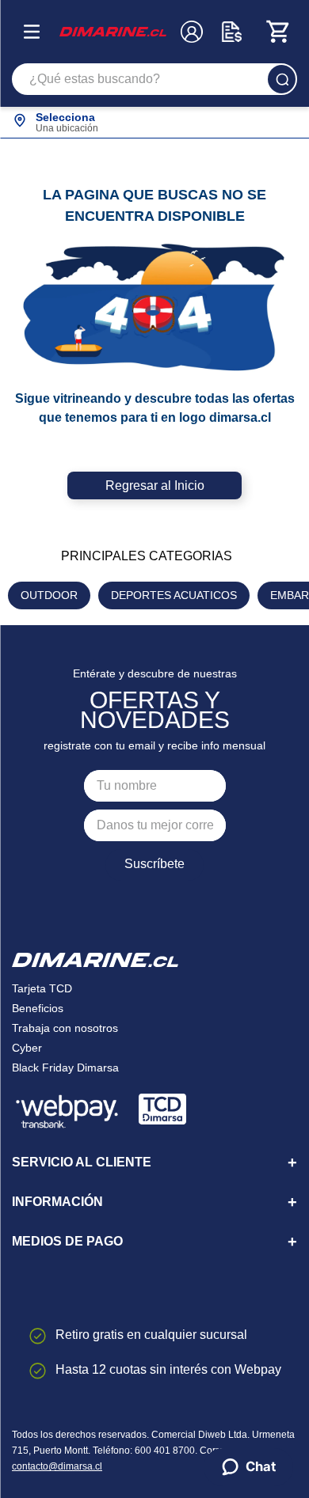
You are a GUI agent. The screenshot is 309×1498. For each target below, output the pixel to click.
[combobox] (154, 79)
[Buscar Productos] (282, 79)
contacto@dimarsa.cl (57, 1466)
